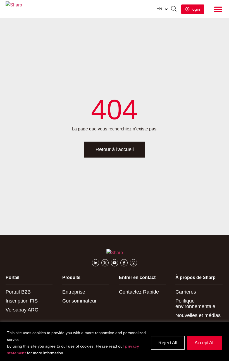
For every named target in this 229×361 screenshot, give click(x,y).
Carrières (185, 292)
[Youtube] (114, 262)
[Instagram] (133, 262)
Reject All (167, 342)
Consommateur (79, 301)
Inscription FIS (22, 301)
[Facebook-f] (124, 262)
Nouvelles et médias (198, 315)
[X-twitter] (105, 262)
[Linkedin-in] (95, 262)
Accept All (204, 342)
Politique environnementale (195, 303)
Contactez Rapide (139, 292)
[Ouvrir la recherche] (173, 9)
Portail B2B (18, 292)
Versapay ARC (22, 310)
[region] (114, 341)
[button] (218, 9)
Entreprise (73, 292)
